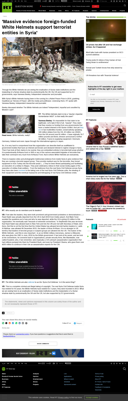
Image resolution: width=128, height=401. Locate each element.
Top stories (91, 17)
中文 (25, 1)
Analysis (85, 10)
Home (5, 16)
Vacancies (98, 390)
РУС (12, 1)
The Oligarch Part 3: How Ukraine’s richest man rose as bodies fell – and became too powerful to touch (105, 208)
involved (22, 170)
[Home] (7, 7)
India (60, 10)
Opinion (94, 10)
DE (15, 1)
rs (22, 363)
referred (31, 282)
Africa (67, 10)
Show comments (43, 343)
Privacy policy (99, 376)
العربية (3, 1)
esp (8, 363)
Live (65, 373)
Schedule (67, 382)
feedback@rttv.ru (9, 336)
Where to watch (69, 379)
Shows (114, 10)
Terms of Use (99, 373)
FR (19, 1)
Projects (122, 10)
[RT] (37, 1)
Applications (68, 376)
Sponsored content (70, 384)
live (95, 6)
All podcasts (121, 219)
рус (12, 363)
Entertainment (104, 10)
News (4, 373)
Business (52, 10)
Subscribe (96, 109)
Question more (24, 6)
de (16, 363)
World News (42, 10)
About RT (98, 379)
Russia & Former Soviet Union (25, 10)
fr (19, 363)
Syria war (6, 328)
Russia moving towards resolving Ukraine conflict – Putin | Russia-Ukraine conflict (66, 6)
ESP (8, 1)
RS (22, 1)
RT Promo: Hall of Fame (102, 382)
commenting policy (22, 334)
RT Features (75, 10)
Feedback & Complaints (102, 387)
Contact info (99, 384)
